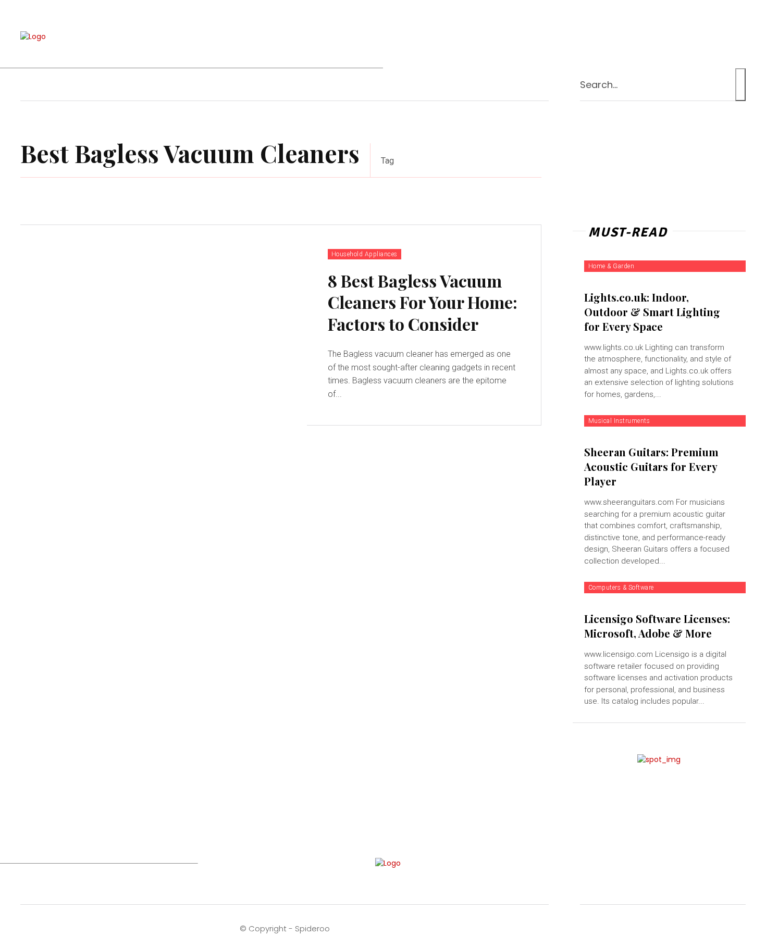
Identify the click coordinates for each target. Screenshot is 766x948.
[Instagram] (652, 36)
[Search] (740, 84)
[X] (713, 36)
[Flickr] (632, 36)
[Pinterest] (673, 36)
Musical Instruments (619, 421)
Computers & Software (621, 587)
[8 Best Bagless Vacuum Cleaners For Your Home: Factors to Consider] (163, 325)
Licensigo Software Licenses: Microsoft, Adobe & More (657, 626)
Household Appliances (364, 254)
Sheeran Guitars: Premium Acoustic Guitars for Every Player (651, 466)
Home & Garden (611, 266)
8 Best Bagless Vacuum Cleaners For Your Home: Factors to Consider (422, 302)
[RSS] (693, 36)
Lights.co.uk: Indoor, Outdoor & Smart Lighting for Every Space (652, 311)
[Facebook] (612, 36)
